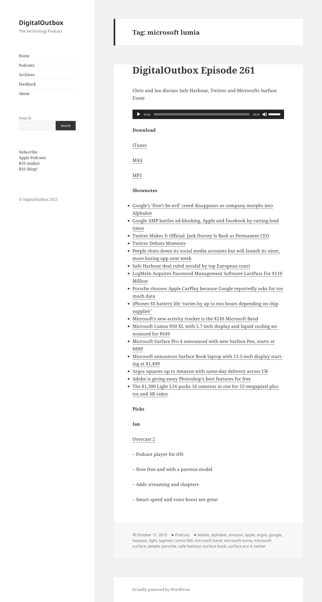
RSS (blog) (28, 169)
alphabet (219, 534)
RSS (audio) (29, 163)
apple (250, 534)
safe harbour (189, 546)
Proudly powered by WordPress (161, 589)
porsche (169, 546)
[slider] (275, 114)
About (24, 93)
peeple (154, 546)
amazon (236, 534)
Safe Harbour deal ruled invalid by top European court (191, 266)
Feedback (27, 84)
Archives (27, 74)
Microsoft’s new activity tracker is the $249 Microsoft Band (195, 319)
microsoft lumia (238, 540)
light (153, 540)
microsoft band (208, 540)
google (275, 534)
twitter (260, 546)
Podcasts (26, 65)
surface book (214, 546)
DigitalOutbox (41, 22)
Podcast (182, 534)
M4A (137, 160)
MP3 (137, 175)
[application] (208, 114)
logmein (166, 540)
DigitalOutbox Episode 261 (193, 70)
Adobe (203, 534)
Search (25, 118)
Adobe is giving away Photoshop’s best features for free (191, 379)
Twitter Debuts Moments (159, 243)
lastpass (139, 540)
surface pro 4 (240, 546)
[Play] (138, 114)
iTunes (139, 145)
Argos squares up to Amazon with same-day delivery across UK (200, 371)
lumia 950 (184, 540)
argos (262, 534)
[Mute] (264, 114)
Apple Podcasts (32, 157)
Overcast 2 (143, 439)
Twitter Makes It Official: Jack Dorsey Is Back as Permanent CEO (200, 236)
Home (24, 55)
